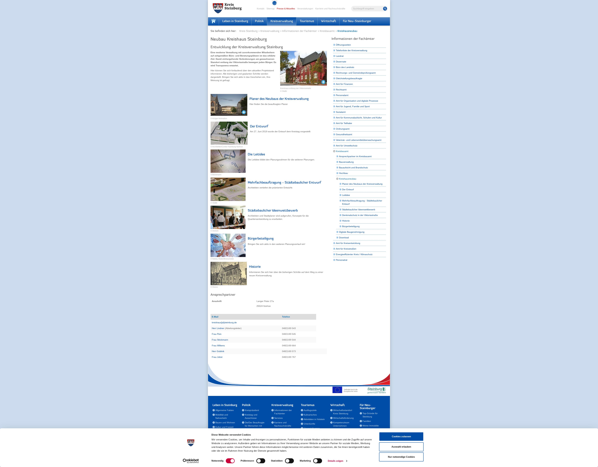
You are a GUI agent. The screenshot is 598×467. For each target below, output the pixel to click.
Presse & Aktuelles (286, 8)
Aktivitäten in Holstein (314, 419)
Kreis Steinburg (248, 31)
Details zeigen (335, 461)
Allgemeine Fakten (224, 410)
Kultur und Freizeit (224, 427)
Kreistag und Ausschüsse (251, 416)
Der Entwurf (259, 126)
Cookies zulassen (401, 436)
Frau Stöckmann (220, 340)
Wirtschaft (328, 21)
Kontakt (260, 8)
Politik (259, 21)
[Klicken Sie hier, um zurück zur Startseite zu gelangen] (213, 21)
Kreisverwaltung (282, 21)
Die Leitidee (256, 154)
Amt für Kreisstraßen (346, 249)
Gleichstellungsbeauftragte (349, 78)
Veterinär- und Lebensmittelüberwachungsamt (358, 140)
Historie (255, 267)
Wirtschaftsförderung (343, 418)
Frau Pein (216, 334)
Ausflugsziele (310, 410)
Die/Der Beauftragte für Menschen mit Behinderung (254, 425)
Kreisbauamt (327, 31)
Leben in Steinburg (235, 21)
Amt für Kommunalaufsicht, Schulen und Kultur (359, 117)
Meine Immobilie (371, 425)
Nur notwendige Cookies (401, 456)
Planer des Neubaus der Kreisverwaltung (279, 99)
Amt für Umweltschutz (346, 145)
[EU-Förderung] (345, 390)
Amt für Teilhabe (344, 123)
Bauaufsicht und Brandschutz (353, 167)
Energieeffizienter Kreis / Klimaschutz (354, 254)
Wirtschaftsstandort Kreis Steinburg (342, 412)
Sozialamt (341, 112)
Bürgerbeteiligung (261, 238)
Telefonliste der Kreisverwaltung (351, 50)
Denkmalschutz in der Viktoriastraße (360, 215)
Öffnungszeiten (343, 45)
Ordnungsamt (342, 129)
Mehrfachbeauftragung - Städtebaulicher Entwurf (284, 182)
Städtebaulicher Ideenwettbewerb (273, 210)
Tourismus (307, 21)
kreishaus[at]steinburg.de (224, 322)
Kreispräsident (252, 410)
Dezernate (341, 61)
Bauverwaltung (346, 162)
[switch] (260, 460)
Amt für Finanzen (344, 84)
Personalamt (342, 95)
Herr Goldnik (218, 351)
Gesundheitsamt (344, 134)
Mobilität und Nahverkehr (221, 416)
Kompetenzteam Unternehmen (341, 424)
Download (344, 237)
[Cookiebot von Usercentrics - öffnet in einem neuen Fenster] (190, 461)
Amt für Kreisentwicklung (348, 243)
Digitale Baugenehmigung (351, 232)
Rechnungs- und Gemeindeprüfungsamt (356, 73)
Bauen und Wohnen (225, 422)
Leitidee (346, 195)
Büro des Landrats (345, 67)
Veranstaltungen (305, 8)
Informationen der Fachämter (299, 31)
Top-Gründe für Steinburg (370, 415)
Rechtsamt (341, 89)
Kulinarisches (310, 414)
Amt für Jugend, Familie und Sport (353, 106)
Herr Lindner (218, 328)
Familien (367, 421)
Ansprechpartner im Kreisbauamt (355, 156)
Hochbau (343, 173)
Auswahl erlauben (401, 446)
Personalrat (341, 260)
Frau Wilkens (218, 345)
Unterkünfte (309, 424)
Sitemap (270, 8)
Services (278, 418)
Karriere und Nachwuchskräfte (330, 8)
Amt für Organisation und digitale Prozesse (357, 101)
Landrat (340, 56)
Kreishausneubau (347, 178)
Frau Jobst (217, 357)
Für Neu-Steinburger (357, 21)
